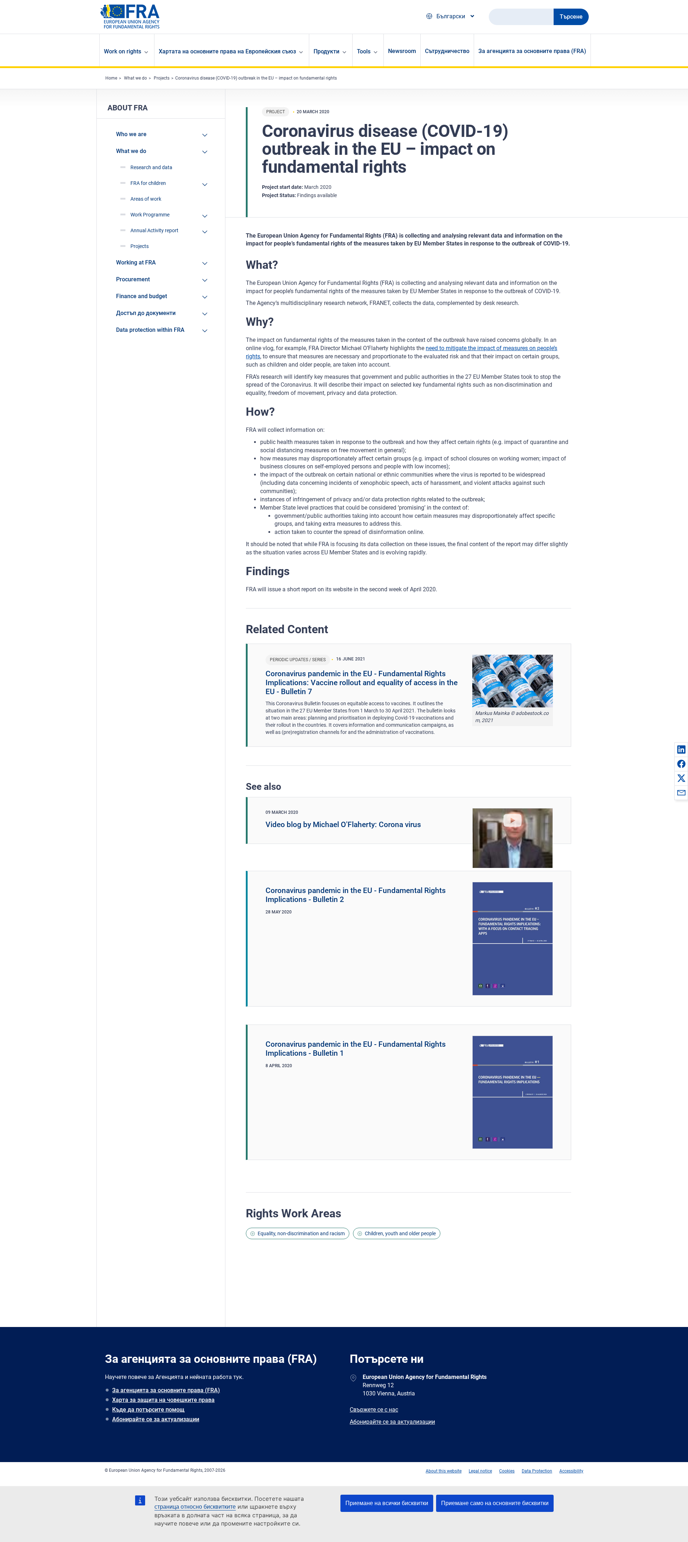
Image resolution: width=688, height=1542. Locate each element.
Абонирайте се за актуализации (155, 1419)
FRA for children (148, 183)
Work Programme (149, 215)
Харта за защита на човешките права (163, 1400)
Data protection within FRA (150, 329)
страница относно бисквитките (195, 1507)
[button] (681, 749)
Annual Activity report (154, 230)
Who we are (131, 134)
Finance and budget (141, 296)
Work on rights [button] (122, 51)
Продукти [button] (326, 51)
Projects (161, 78)
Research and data (151, 167)
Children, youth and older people (400, 1233)
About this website (444, 1471)
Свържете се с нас (374, 1409)
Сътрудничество (447, 51)
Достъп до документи (146, 313)
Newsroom (402, 51)
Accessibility (571, 1471)
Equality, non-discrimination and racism (301, 1233)
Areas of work (145, 199)
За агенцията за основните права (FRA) (532, 51)
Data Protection (537, 1471)
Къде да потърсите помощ (148, 1409)
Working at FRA (136, 262)
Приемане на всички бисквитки (386, 1503)
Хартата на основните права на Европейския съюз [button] (227, 51)
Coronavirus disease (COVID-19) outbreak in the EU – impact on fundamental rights (256, 78)
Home (111, 78)
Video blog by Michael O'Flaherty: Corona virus (343, 824)
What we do (135, 78)
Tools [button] (364, 51)
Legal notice (480, 1471)
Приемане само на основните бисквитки (495, 1503)
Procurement (133, 279)
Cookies (507, 1471)
